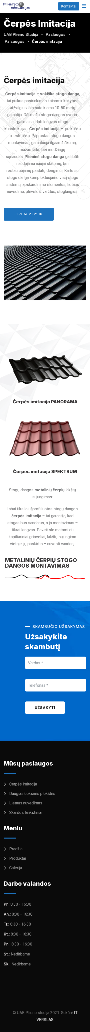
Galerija (15, 867)
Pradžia (15, 849)
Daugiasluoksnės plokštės (32, 793)
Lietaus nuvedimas (25, 803)
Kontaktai (68, 6)
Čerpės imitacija (23, 784)
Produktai (17, 858)
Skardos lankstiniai (25, 812)
